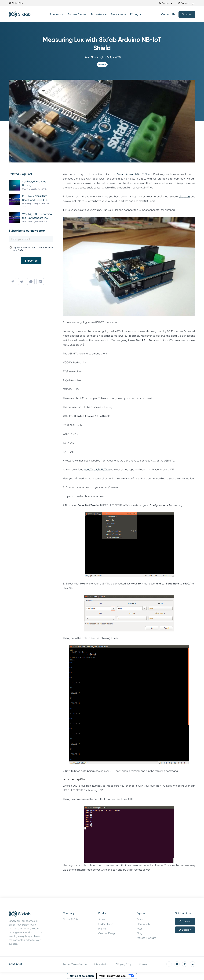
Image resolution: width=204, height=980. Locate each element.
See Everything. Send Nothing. (34, 183)
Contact (186, 921)
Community (143, 924)
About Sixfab (70, 919)
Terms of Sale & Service (75, 964)
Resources (117, 14)
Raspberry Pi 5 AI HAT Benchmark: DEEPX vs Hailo (34, 198)
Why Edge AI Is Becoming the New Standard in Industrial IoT (37, 216)
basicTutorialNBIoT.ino (97, 469)
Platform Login (188, 3)
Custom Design (107, 933)
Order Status (105, 924)
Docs (140, 919)
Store (188, 14)
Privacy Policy (101, 964)
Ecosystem (97, 14)
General (102, 64)
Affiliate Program (146, 938)
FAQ (139, 928)
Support (166, 3)
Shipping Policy (123, 964)
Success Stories (77, 14)
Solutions (55, 14)
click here (184, 196)
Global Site (17, 3)
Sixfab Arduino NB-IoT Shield (134, 174)
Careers (143, 964)
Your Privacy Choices (112, 975)
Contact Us (168, 14)
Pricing (134, 14)
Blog (139, 933)
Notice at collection (82, 975)
